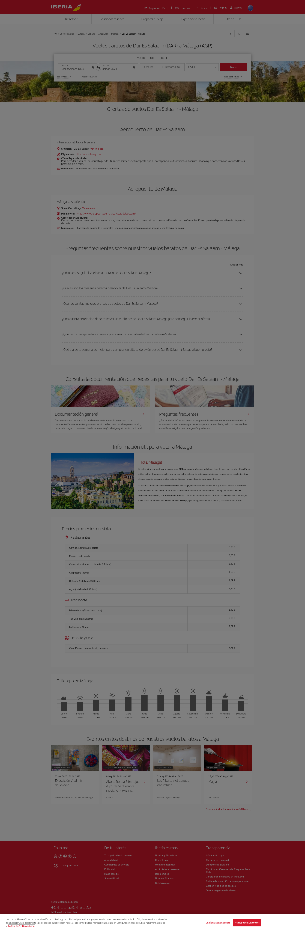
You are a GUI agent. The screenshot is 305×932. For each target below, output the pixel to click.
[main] (152, 923)
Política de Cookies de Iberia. (21, 926)
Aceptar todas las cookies (247, 922)
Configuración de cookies (218, 922)
